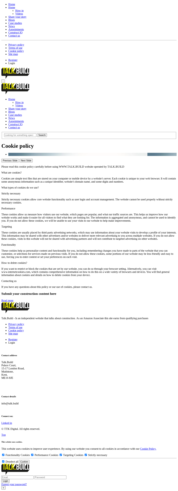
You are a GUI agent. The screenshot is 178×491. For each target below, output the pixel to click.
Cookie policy (16, 50)
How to (19, 10)
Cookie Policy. (148, 448)
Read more (7, 300)
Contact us (14, 35)
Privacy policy (16, 44)
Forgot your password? (14, 484)
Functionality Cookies (17, 455)
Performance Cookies (46, 455)
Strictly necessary (97, 455)
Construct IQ (15, 32)
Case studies (15, 23)
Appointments (16, 29)
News (11, 26)
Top (3, 434)
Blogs (11, 19)
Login (11, 63)
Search (42, 135)
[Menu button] (3, 81)
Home (11, 4)
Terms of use (15, 47)
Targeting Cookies (73, 455)
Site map (13, 54)
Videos (19, 13)
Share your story (17, 16)
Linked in (6, 422)
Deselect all (12, 461)
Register (12, 60)
